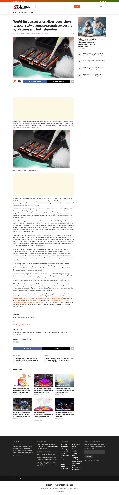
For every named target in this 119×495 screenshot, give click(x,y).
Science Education (77, 461)
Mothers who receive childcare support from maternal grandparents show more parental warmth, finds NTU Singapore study (87, 42)
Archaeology (64, 449)
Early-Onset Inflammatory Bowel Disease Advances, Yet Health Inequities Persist (21, 390)
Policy (73, 455)
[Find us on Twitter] (100, 1)
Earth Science (64, 468)
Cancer (62, 462)
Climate (63, 466)
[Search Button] (77, 6)
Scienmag (19, 478)
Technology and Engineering (31, 17)
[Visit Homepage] (22, 7)
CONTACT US (32, 12)
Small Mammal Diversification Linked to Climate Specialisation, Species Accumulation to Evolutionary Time (47, 452)
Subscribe (88, 456)
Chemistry (63, 464)
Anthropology (64, 446)
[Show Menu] (105, 6)
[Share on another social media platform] (72, 81)
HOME (15, 12)
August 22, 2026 (17, 394)
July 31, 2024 (16, 33)
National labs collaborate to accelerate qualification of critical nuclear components (21, 414)
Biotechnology (65, 455)
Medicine (74, 451)
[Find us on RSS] (105, 1)
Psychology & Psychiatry (75, 458)
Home (14, 17)
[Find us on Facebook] (98, 1)
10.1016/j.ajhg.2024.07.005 (21, 325)
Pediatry (74, 453)
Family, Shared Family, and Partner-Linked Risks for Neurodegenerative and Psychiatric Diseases (47, 446)
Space (73, 465)
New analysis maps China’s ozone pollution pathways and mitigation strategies (64, 390)
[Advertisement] (43, 89)
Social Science (76, 463)
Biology (63, 453)
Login (100, 6)
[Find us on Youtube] (103, 1)
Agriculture (64, 444)
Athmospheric (64, 451)
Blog (62, 457)
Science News (20, 17)
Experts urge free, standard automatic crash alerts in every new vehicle (64, 414)
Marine (74, 446)
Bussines (63, 460)
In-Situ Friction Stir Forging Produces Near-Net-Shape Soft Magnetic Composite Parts (43, 390)
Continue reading (59, 491)
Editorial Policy (76, 444)
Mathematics (75, 449)
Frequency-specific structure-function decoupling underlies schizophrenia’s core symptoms (47, 463)
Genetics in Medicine (32, 127)
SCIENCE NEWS (23, 12)
